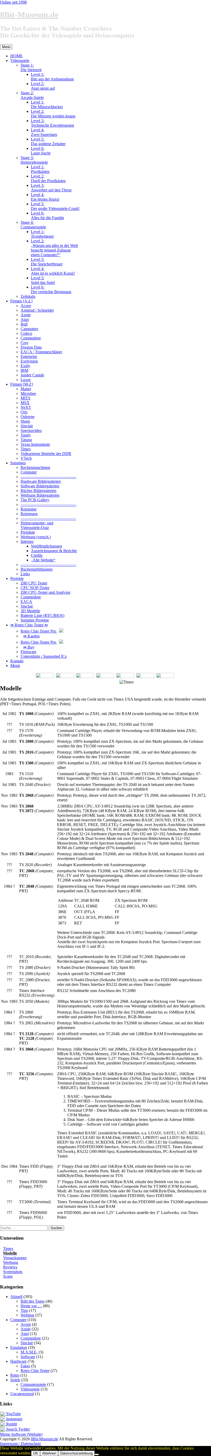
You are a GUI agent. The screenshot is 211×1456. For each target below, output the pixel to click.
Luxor (26, 379)
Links (25, 574)
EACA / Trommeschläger (41, 352)
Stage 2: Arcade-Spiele (32, 95)
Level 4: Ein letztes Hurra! (45, 196)
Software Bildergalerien (40, 486)
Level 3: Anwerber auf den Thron (51, 187)
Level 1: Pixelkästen (40, 169)
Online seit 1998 (13, 2)
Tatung (26, 440)
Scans (8, 1276)
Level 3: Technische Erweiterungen (52, 122)
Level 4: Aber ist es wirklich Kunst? (53, 270)
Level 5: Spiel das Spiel (43, 280)
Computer (29, 472)
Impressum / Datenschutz (20, 1443)
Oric (24, 412)
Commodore (31, 338)
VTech (26, 458)
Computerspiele (33, 1384)
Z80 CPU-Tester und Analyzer (46, 592)
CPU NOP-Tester (35, 588)
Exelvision (29, 361)
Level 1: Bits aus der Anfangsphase (52, 76)
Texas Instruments (35, 444)
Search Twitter (17, 1429)
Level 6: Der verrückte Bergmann (51, 289)
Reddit (11, 1424)
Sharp (25, 421)
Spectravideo (31, 430)
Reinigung (29, 514)
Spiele (15, 1380)
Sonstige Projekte (35, 620)
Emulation (18, 1347)
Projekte (17, 578)
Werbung (10, 1262)
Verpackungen (15, 1258)
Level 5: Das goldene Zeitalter (48, 141)
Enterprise (29, 356)
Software (28, 1357)
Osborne (27, 416)
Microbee (28, 393)
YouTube (13, 1414)
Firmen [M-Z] (21, 384)
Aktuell (16, 1296)
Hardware (18, 1361)
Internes (27, 541)
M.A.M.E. (29, 1352)
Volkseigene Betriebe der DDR (46, 453)
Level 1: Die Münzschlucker (47, 104)
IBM (24, 370)
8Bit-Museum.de (29, 14)
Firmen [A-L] (21, 301)
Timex (26, 449)
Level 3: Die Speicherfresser (47, 261)
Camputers (29, 329)
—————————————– (48, 477)
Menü (15, 665)
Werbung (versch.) (36, 537)
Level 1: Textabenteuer (42, 233)
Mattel (26, 389)
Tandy (26, 435)
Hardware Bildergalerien (41, 481)
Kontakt (16, 661)
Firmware (28, 652)
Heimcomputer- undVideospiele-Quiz (37, 525)
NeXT (26, 407)
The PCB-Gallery (35, 500)
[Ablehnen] (97, 1454)
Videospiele (19, 60)
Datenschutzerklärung (76, 1453)
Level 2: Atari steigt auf (43, 85)
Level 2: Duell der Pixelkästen (48, 178)
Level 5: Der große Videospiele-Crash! (55, 206)
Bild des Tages (33, 1301)
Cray (25, 342)
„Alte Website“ (43, 560)
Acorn (26, 305)
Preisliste (28, 532)
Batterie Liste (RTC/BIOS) (42, 615)
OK (35, 1453)
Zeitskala (28, 296)
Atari (25, 319)
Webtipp (27, 1315)
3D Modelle (30, 611)
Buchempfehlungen (36, 569)
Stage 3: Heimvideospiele (34, 159)
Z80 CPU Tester (34, 583)
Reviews (10, 1267)
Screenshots (12, 1271)
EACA (26, 601)
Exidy (25, 366)
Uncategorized (22, 1394)
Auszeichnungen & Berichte (54, 551)
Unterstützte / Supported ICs (44, 656)
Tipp (24, 1310)
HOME (16, 56)
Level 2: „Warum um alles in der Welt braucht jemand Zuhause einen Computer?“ (54, 248)
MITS (25, 398)
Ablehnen (49, 1453)
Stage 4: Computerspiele (33, 224)
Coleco (26, 333)
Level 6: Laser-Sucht (40, 150)
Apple (26, 315)
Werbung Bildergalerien (40, 495)
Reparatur (29, 509)
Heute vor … (31, 1306)
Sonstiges (18, 463)
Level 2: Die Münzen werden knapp (53, 113)
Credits (36, 555)
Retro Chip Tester (35, 1370)
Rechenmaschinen (35, 467)
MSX (25, 403)
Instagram (13, 1419)
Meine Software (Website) (21, 1434)
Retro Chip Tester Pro (39, 631)
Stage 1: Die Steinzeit (31, 67)
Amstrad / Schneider (37, 310)
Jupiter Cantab (32, 375)
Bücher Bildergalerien (38, 490)
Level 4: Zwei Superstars (44, 132)
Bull (24, 324)
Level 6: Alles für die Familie (47, 215)
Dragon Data (31, 347)
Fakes (25, 1366)
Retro (14, 1375)
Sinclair (27, 426)
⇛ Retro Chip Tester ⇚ (29, 625)
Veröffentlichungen (46, 546)
